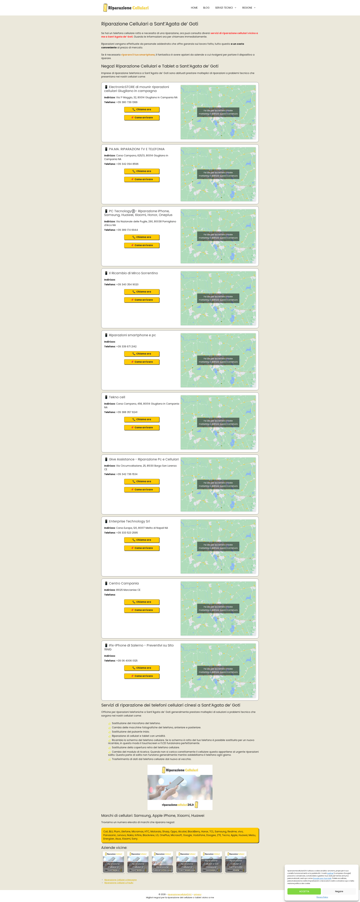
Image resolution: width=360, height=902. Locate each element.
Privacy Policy (322, 897)
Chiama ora (143, 109)
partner (330, 873)
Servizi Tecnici (224, 7)
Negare (339, 891)
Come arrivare (144, 117)
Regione (247, 7)
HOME (194, 7)
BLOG (206, 7)
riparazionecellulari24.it (180, 894)
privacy (197, 894)
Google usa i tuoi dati (322, 878)
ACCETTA (304, 891)
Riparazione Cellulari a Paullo (118, 882)
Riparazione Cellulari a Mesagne (120, 879)
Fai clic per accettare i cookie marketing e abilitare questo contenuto (218, 112)
